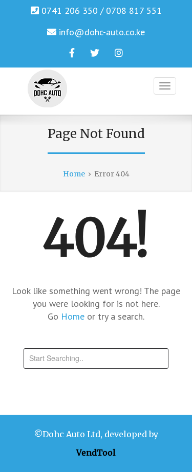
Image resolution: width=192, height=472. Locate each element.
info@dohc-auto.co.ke (102, 32)
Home (74, 316)
